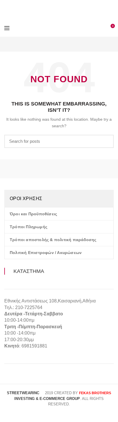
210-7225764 (28, 307)
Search (106, 141)
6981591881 (34, 345)
